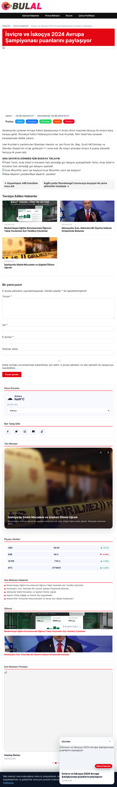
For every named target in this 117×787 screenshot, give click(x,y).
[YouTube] (33, 431)
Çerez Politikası (87, 15)
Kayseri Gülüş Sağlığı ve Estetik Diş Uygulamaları (29, 595)
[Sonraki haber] (107, 452)
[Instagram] (24, 431)
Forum (69, 15)
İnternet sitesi (10, 348)
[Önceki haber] (101, 452)
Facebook (32, 121)
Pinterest (69, 121)
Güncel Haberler (30, 15)
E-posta (7, 336)
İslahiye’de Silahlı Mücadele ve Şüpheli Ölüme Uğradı (31, 592)
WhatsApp (45, 121)
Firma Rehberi (52, 15)
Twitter (20, 121)
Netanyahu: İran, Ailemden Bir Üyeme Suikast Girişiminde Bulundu (38, 588)
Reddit (57, 121)
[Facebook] (7, 431)
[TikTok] (41, 431)
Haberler (6, 26)
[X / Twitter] (16, 431)
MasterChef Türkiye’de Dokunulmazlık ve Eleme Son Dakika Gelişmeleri (40, 598)
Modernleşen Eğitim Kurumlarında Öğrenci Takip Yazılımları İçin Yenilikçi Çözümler (45, 585)
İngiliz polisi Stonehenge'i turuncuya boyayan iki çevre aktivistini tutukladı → (75, 185)
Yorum (7, 296)
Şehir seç (12, 404)
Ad (4, 324)
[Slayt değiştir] (53, 763)
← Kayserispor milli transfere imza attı (21, 185)
